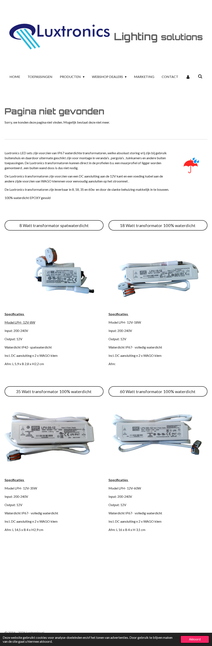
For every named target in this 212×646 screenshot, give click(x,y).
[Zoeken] (200, 76)
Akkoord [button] (195, 639)
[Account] (188, 76)
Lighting (158, 36)
